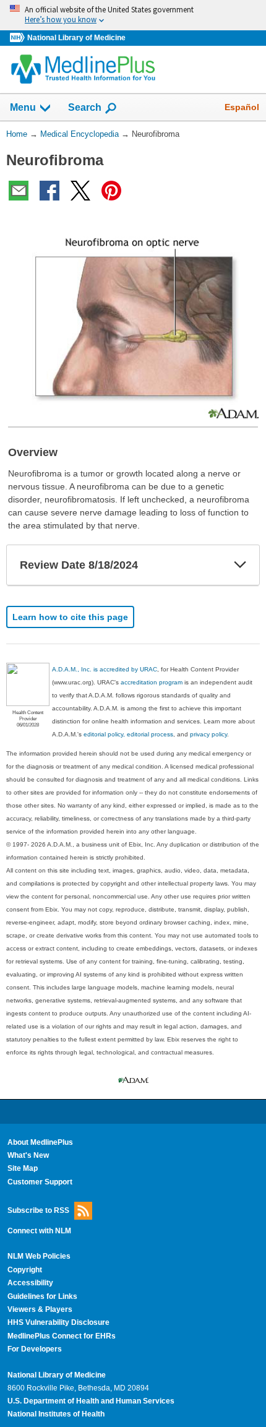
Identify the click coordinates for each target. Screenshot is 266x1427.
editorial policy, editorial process (128, 734)
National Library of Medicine (76, 37)
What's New (28, 1155)
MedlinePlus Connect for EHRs (61, 1336)
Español (242, 107)
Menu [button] (23, 107)
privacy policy (208, 734)
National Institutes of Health (56, 1414)
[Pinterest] (111, 190)
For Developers (34, 1349)
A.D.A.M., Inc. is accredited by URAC (104, 669)
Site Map (22, 1168)
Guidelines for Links (42, 1296)
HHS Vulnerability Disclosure (58, 1322)
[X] (80, 190)
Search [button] (84, 107)
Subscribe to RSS (38, 1210)
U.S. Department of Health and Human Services (90, 1401)
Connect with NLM (39, 1231)
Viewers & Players (39, 1309)
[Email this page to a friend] (18, 190)
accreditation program (151, 682)
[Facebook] (49, 190)
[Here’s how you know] (133, 15)
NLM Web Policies (39, 1256)
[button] (240, 565)
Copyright (24, 1269)
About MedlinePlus (40, 1142)
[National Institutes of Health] (18, 38)
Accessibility (30, 1282)
